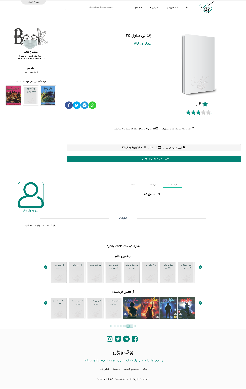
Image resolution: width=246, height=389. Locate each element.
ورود (37, 2)
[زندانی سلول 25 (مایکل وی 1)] (168, 308)
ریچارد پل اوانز (142, 43)
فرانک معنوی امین (31, 72)
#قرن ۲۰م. (163, 159)
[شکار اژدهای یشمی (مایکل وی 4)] (150, 308)
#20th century (148, 159)
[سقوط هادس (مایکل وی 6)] (186, 308)
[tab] (172, 185)
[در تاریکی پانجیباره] (113, 344)
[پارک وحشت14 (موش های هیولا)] (95, 344)
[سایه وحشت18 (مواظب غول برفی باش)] (77, 344)
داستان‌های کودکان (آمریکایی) (31, 56)
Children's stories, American (29, 58)
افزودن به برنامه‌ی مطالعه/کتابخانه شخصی (134, 129)
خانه (186, 7)
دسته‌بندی (155, 7)
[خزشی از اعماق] (48, 95)
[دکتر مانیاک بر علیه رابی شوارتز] (13, 95)
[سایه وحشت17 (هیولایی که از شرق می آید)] (59, 344)
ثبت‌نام (30, 2)
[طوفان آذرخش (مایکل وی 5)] (132, 308)
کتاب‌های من (172, 7)
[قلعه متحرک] (132, 344)
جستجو (138, 7)
